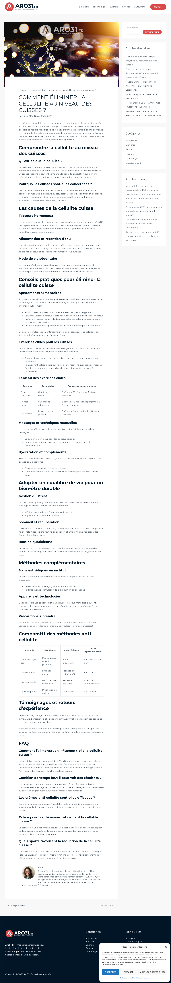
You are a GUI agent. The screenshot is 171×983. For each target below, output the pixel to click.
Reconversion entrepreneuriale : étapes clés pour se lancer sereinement (142, 223)
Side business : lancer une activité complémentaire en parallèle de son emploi (142, 236)
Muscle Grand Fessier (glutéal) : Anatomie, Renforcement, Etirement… (141, 86)
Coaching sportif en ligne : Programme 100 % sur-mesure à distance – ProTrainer (142, 73)
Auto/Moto (139, 6)
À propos (130, 938)
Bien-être (84, 6)
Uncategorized (133, 163)
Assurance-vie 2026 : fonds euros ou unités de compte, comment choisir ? (144, 211)
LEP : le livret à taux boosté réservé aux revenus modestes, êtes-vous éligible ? (143, 198)
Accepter (110, 972)
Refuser (129, 972)
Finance (126, 6)
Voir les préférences (153, 972)
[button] (165, 947)
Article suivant (109, 905)
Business (113, 6)
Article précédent (16, 905)
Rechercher (132, 27)
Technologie (99, 6)
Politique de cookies (127, 978)
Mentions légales (142, 978)
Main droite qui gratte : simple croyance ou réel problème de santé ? (141, 60)
